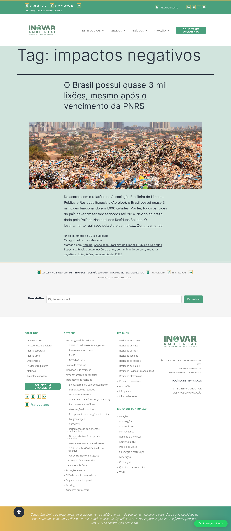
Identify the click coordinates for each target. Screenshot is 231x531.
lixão (81, 254)
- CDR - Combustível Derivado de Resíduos (85, 449)
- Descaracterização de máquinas (85, 443)
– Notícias (30, 371)
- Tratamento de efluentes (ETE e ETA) (88, 399)
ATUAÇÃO (160, 30)
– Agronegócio (125, 421)
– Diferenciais (32, 360)
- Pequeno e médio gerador (79, 480)
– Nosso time (32, 355)
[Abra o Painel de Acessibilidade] (19, 512)
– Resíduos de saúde (128, 365)
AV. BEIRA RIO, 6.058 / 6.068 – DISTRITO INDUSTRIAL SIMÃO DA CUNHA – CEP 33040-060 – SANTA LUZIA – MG (93, 272)
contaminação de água (100, 249)
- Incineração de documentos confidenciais (83, 430)
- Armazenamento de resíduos (80, 374)
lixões (89, 254)
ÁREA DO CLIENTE (169, 7)
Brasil (80, 249)
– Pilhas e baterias (127, 396)
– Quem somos (33, 340)
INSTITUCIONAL (91, 30)
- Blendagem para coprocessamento (87, 384)
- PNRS (71, 355)
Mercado (96, 240)
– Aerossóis (123, 386)
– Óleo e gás (124, 462)
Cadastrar (193, 299)
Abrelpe (88, 245)
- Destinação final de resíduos (80, 460)
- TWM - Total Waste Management (86, 345)
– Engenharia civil (126, 441)
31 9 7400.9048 (64, 5)
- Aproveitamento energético (83, 455)
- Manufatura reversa (79, 394)
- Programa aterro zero (80, 350)
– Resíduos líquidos (127, 355)
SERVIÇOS (116, 30)
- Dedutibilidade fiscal (75, 465)
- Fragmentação (76, 419)
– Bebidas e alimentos (129, 436)
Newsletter (36, 298)
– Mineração (124, 457)
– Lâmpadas (124, 391)
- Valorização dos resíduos (81, 409)
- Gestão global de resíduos (79, 340)
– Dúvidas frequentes (36, 365)
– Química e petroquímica (131, 467)
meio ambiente (104, 254)
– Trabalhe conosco (36, 376)
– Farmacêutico (125, 431)
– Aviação (122, 416)
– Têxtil (121, 472)
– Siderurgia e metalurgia (130, 451)
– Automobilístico (126, 426)
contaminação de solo (131, 249)
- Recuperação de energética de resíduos (89, 414)
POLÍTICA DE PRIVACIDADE (187, 380)
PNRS (118, 254)
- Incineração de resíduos (81, 389)
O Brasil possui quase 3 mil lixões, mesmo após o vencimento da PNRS (115, 95)
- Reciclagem (71, 485)
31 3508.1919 (38, 5)
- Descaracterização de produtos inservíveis (85, 437)
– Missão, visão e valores (39, 345)
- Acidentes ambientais (76, 490)
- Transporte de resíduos (77, 369)
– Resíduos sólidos (127, 350)
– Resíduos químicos (128, 345)
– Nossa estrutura (35, 350)
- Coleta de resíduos (75, 365)
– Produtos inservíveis (129, 381)
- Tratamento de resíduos (78, 379)
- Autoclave (73, 424)
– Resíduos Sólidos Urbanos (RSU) (136, 371)
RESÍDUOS (138, 30)
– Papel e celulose (127, 446)
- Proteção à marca (74, 470)
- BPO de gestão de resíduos (80, 475)
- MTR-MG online (76, 360)
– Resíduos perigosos (129, 360)
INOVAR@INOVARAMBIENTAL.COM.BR (44, 10)
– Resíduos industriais (129, 340)
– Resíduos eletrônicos (129, 376)
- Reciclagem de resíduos (81, 404)
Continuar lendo (150, 226)
